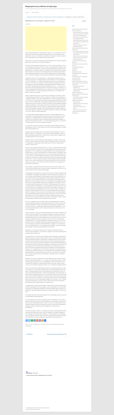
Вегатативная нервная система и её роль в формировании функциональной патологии (81, 53)
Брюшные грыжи (76, 101)
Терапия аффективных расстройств (80, 40)
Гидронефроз (29, 334)
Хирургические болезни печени (79, 109)
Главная (27, 12)
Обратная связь (35, 12)
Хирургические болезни (77, 100)
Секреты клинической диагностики (79, 81)
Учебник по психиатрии (77, 92)
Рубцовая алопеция (76, 79)
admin (44, 324)
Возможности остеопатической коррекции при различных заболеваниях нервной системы (80, 57)
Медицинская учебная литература (41, 6)
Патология (74, 70)
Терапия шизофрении (77, 46)
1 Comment (27, 24)
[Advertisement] (46, 38)
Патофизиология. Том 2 (77, 71)
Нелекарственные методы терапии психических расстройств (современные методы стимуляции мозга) (81, 34)
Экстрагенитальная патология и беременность (54, 17)
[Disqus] (46, 353)
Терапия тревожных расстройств (80, 44)
